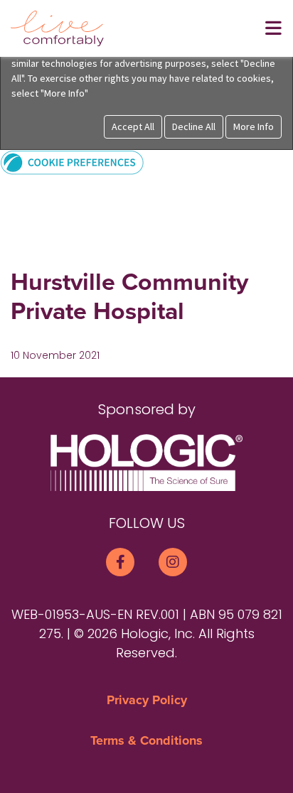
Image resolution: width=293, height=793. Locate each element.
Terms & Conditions (146, 740)
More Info (253, 126)
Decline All (193, 126)
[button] (72, 161)
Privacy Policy (147, 700)
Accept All (133, 126)
